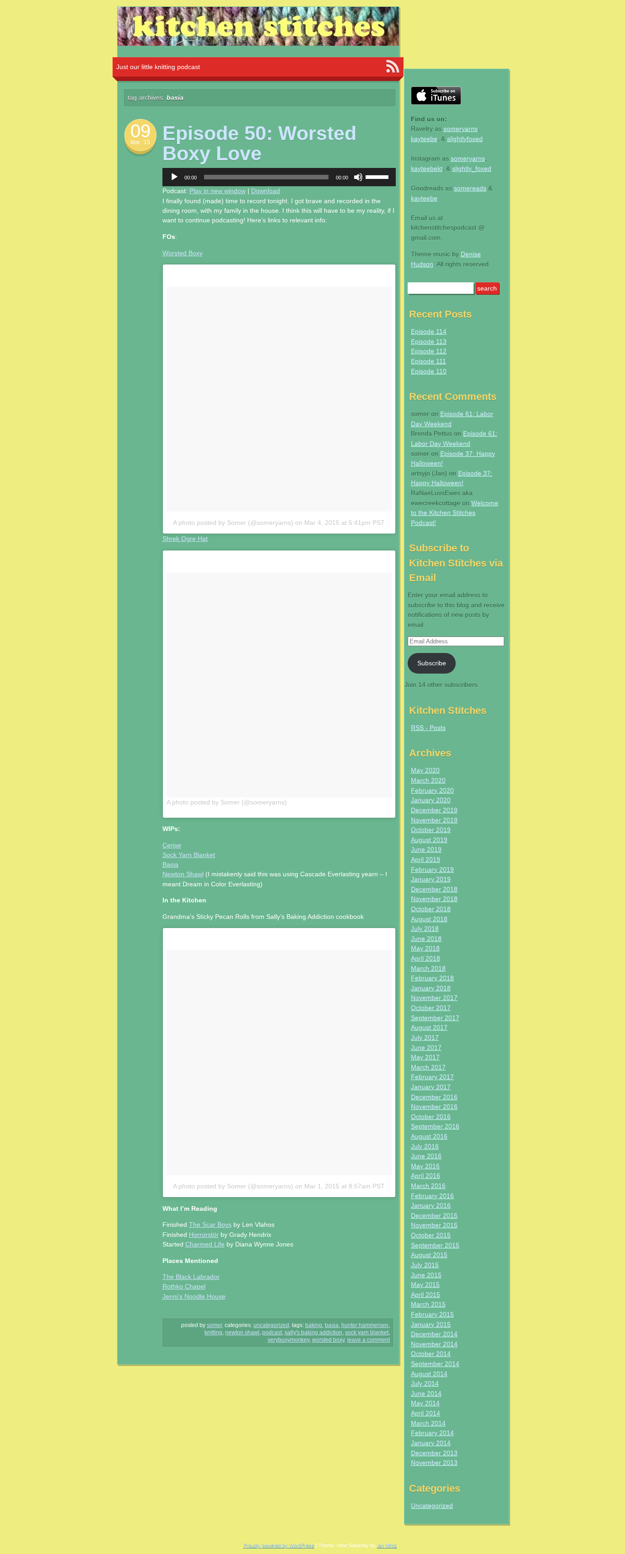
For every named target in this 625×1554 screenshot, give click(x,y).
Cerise (171, 845)
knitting (213, 1332)
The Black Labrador (191, 1276)
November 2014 (434, 1344)
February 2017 (432, 1076)
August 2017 (429, 1027)
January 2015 (431, 1324)
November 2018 (434, 898)
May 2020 (425, 770)
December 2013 (434, 1453)
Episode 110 (429, 371)
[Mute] (358, 177)
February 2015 (432, 1314)
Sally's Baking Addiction (313, 1332)
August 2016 (429, 1136)
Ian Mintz (387, 1545)
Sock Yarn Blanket (188, 854)
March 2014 (428, 1423)
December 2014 (434, 1334)
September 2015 (435, 1245)
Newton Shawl (183, 874)
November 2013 (434, 1462)
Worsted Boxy (182, 253)
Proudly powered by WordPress (278, 1545)
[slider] (378, 176)
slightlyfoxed (465, 138)
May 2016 (425, 1166)
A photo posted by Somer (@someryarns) (233, 522)
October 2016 (431, 1116)
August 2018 (429, 919)
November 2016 (434, 1106)
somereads (470, 188)
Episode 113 (429, 341)
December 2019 (434, 810)
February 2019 (432, 869)
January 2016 (431, 1205)
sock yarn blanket (366, 1332)
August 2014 (429, 1373)
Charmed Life (205, 1244)
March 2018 (428, 968)
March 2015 (428, 1304)
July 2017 (425, 1037)
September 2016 (435, 1126)
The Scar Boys (210, 1224)
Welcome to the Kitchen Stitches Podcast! (454, 512)
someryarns (460, 128)
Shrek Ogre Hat (185, 538)
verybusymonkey (288, 1340)
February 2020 (432, 790)
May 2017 (425, 1057)
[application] (279, 177)
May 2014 (425, 1403)
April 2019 (425, 859)
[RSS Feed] (392, 67)
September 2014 (435, 1363)
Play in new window (217, 190)
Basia (170, 864)
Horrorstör (204, 1234)
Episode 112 (429, 351)
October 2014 (431, 1353)
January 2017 (431, 1086)
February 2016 (432, 1195)
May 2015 (425, 1284)
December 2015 (434, 1215)
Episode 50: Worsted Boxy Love (259, 143)
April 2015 (425, 1294)
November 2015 (434, 1225)
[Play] (174, 177)
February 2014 (432, 1432)
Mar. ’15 (140, 142)
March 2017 (428, 1067)
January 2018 (431, 988)
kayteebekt (426, 168)
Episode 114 (429, 331)
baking (313, 1325)
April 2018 (425, 958)
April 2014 (425, 1413)
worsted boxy (328, 1340)
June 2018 (426, 938)
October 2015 (431, 1235)
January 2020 (431, 800)
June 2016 (426, 1156)
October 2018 (431, 908)
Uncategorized (271, 1325)
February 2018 (432, 978)
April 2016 (425, 1175)
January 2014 (431, 1442)
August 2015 (429, 1254)
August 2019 (429, 839)
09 (140, 131)
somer (214, 1325)
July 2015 (425, 1264)
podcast (272, 1332)
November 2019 (434, 820)
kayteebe (424, 138)
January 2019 (431, 879)
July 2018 (425, 928)
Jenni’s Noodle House (194, 1296)
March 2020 (428, 780)
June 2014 (426, 1393)
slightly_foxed (471, 168)
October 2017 (431, 1007)
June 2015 (426, 1275)
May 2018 (425, 948)
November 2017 (434, 997)
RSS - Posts (428, 727)
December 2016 (434, 1097)
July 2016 (425, 1146)
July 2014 (425, 1383)
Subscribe (431, 663)
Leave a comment (368, 1340)
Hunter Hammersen (364, 1325)
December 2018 (434, 889)
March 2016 (428, 1185)
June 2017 (426, 1047)
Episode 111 (428, 361)
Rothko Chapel (183, 1286)
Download (265, 190)
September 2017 (435, 1017)
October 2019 (431, 829)
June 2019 (426, 849)
